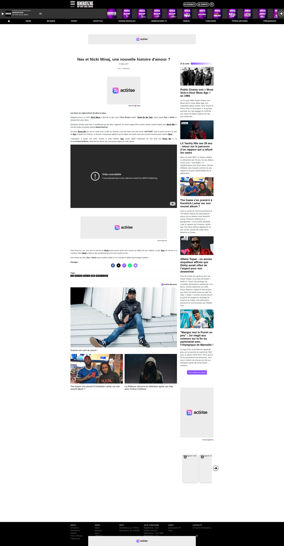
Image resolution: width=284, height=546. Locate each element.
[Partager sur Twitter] (118, 266)
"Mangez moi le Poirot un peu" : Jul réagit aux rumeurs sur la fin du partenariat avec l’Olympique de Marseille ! (196, 338)
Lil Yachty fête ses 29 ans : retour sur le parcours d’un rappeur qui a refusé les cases (196, 148)
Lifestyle (98, 21)
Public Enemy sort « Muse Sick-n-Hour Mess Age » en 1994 (196, 92)
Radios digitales (127, 21)
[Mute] (40, 13)
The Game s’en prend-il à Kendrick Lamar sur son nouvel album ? (196, 203)
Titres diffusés (240, 21)
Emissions (74, 528)
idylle (93, 276)
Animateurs (75, 530)
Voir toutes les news (196, 372)
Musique (51, 21)
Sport (74, 21)
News (28, 21)
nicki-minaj (78, 276)
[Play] (3, 13)
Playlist (73, 533)
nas (72, 276)
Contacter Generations (202, 528)
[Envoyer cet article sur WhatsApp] (129, 266)
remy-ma (87, 276)
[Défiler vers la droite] (215, 468)
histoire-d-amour (101, 276)
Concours (210, 21)
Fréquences (269, 21)
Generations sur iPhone (129, 528)
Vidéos (186, 21)
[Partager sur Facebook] (112, 266)
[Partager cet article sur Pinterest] (123, 266)
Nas (122, 139)
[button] (190, 468)
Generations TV (159, 21)
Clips (170, 530)
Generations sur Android (129, 530)
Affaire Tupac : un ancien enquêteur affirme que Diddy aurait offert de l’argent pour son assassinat (196, 265)
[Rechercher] (211, 4)
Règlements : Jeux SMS (153, 533)
